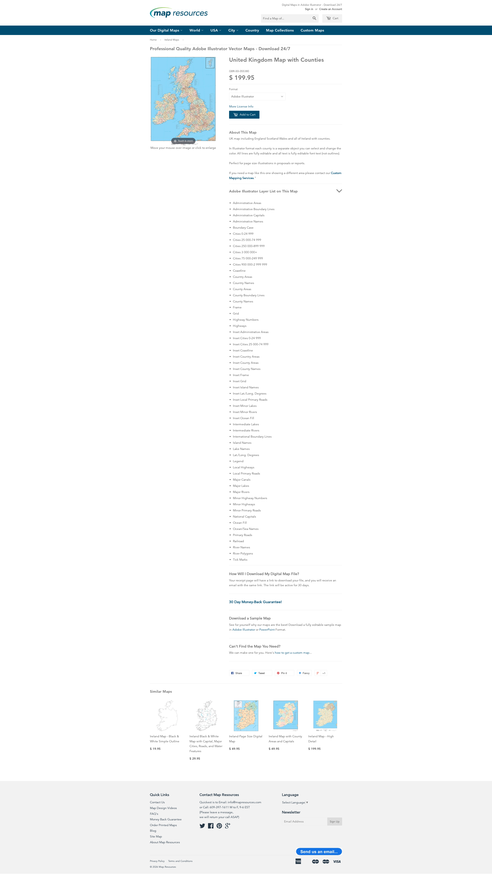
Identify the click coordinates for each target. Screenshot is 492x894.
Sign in (309, 9)
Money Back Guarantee (166, 819)
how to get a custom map (292, 653)
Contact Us (157, 802)
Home (153, 39)
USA (214, 30)
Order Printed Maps (163, 825)
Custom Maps (312, 30)
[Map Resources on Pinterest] (219, 827)
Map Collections (280, 30)
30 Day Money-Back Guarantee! (255, 602)
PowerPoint (267, 630)
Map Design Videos (163, 808)
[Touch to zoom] (183, 101)
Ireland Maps (172, 39)
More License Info (241, 106)
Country (252, 30)
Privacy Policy (157, 861)
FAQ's (154, 814)
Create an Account (330, 9)
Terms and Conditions (180, 861)
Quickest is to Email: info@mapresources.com (230, 802)
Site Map (156, 836)
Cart (335, 18)
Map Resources (167, 866)
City (232, 30)
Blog (153, 831)
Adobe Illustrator (243, 630)
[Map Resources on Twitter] (202, 827)
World (195, 30)
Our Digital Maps (165, 30)
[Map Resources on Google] (228, 827)
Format (233, 89)
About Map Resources (165, 842)
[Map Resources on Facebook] (211, 827)
